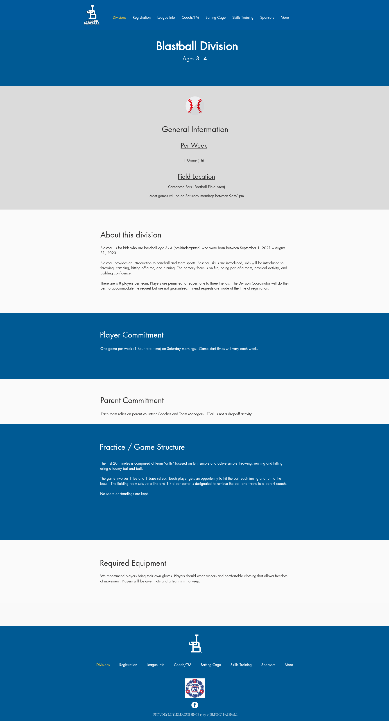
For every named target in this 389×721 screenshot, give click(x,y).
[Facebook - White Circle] (194, 705)
